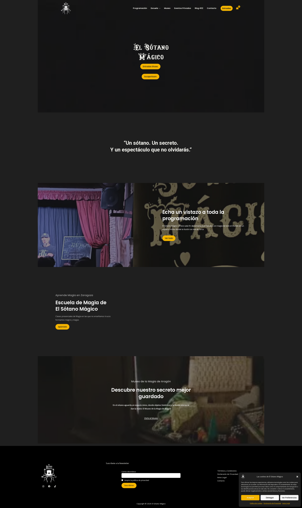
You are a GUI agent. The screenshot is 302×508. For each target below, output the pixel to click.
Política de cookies (256, 503)
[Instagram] (43, 486)
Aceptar (250, 497)
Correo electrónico (129, 472)
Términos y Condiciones (227, 471)
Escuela (154, 8)
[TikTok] (55, 486)
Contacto (211, 8)
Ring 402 (199, 8)
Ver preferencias (289, 497)
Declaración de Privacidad (272, 503)
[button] (297, 476)
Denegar (270, 497)
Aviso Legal (286, 503)
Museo (167, 8)
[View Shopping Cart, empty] (237, 8)
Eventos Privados (182, 8)
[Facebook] (49, 486)
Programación (140, 8)
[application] (159, 8)
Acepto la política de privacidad (136, 480)
